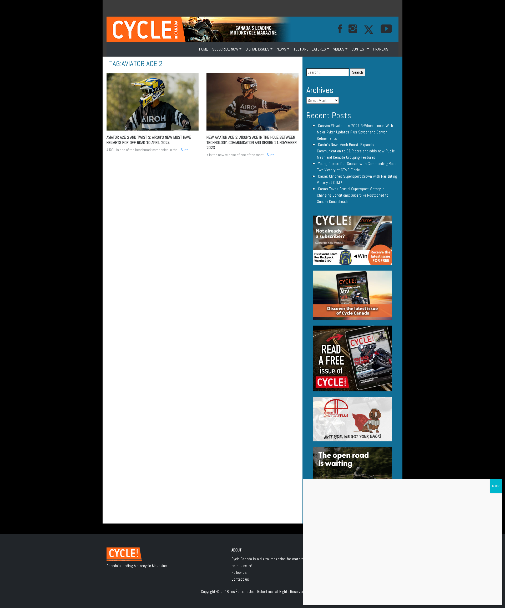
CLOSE (496, 486)
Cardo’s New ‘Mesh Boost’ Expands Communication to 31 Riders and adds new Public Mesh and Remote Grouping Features (356, 151)
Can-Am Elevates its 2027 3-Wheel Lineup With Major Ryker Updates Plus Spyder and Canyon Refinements (355, 132)
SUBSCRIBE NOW (225, 49)
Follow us (239, 572)
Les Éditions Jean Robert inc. (252, 591)
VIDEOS (338, 49)
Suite (184, 149)
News (281, 49)
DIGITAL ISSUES (257, 49)
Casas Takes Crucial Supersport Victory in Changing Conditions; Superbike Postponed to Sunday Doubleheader (352, 195)
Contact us (240, 579)
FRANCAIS (380, 49)
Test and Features (310, 49)
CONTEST (359, 49)
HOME (203, 49)
